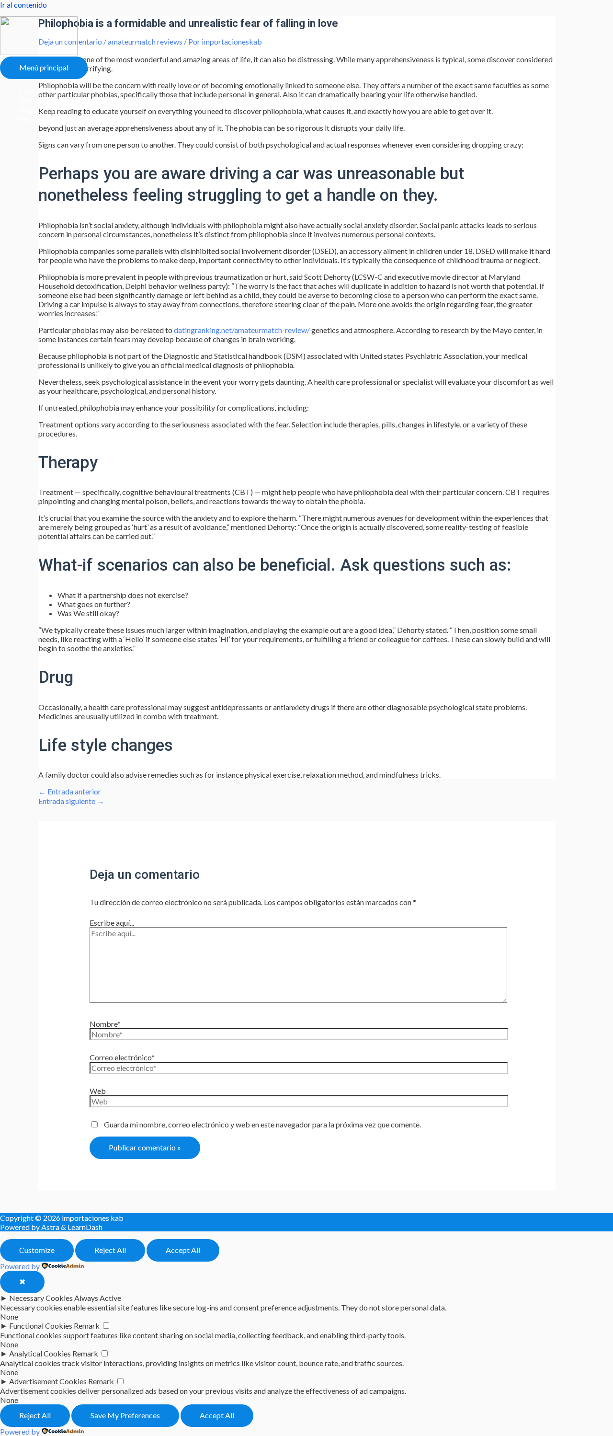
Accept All (183, 1249)
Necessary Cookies (41, 1297)
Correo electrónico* (122, 1057)
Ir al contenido (23, 4)
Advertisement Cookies (48, 1381)
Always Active (97, 1297)
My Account (39, 118)
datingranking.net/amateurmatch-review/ (242, 329)
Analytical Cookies (40, 1353)
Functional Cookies (40, 1325)
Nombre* (105, 1023)
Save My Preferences (125, 1415)
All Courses (38, 100)
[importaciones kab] (39, 52)
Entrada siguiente (71, 800)
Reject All (110, 1249)
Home (29, 91)
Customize (37, 1249)
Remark (87, 1325)
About (29, 109)
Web (98, 1090)
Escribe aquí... (112, 922)
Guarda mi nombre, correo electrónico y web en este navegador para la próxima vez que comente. (262, 1124)
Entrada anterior (69, 791)
